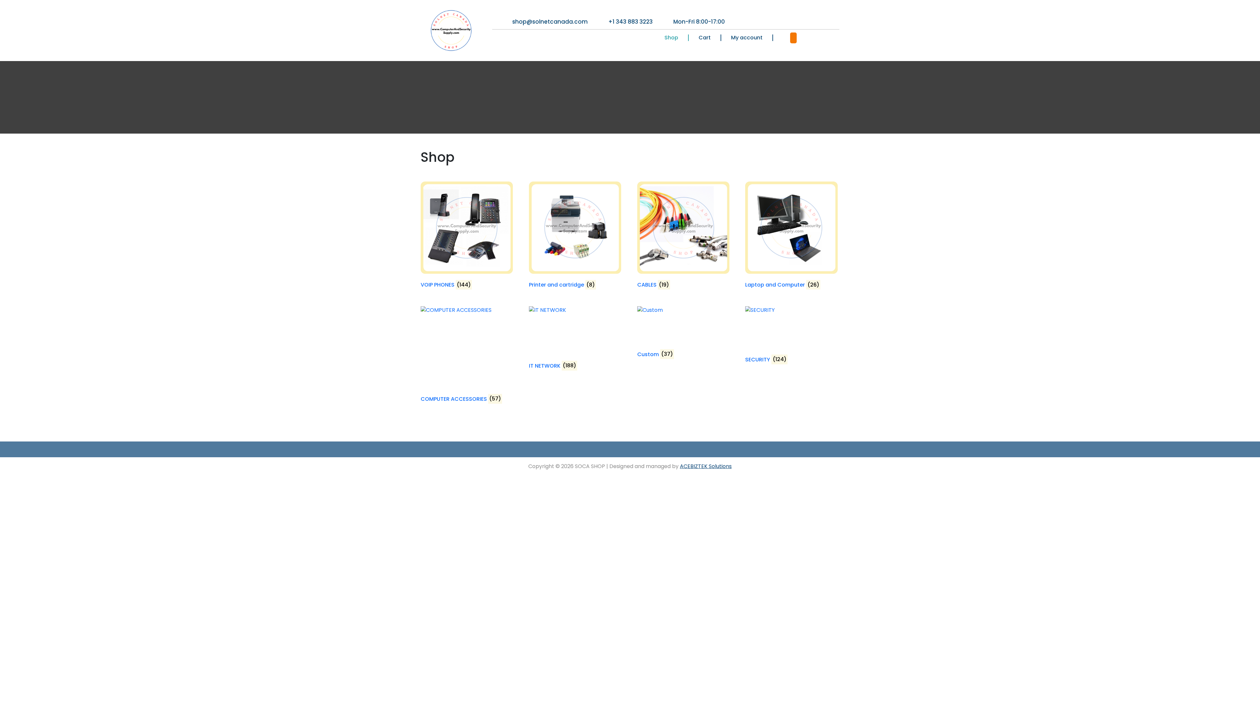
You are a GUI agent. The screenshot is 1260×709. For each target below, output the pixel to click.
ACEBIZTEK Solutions (706, 466)
